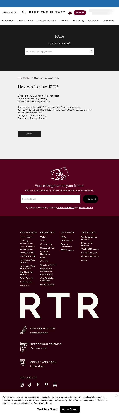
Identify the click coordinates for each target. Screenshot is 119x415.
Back (29, 133)
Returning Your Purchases (27, 267)
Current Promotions (66, 245)
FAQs (63, 237)
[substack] (57, 387)
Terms (21, 112)
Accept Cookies (69, 409)
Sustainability (47, 248)
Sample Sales (47, 284)
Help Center (24, 78)
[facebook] (41, 387)
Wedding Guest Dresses (89, 238)
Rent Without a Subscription (27, 247)
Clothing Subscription (26, 241)
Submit (91, 199)
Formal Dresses (89, 253)
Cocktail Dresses (90, 249)
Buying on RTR (27, 253)
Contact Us (67, 240)
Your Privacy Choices (47, 409)
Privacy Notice (88, 400)
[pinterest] (49, 387)
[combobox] (59, 51)
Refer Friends (26, 278)
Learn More (37, 366)
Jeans (84, 260)
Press (43, 257)
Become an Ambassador (46, 269)
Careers (44, 261)
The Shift (24, 285)
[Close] (117, 395)
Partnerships (46, 274)
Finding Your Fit (28, 256)
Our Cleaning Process (26, 273)
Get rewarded (38, 348)
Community (46, 244)
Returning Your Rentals (27, 261)
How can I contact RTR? (46, 78)
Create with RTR (48, 265)
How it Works (10, 12)
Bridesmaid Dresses (86, 244)
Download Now (39, 332)
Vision (43, 237)
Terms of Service (65, 207)
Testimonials (26, 282)
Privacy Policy (34, 112)
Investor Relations (45, 252)
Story (43, 240)
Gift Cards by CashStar (47, 279)
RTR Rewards (67, 250)
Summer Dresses (90, 256)
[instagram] (24, 387)
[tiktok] (32, 387)
